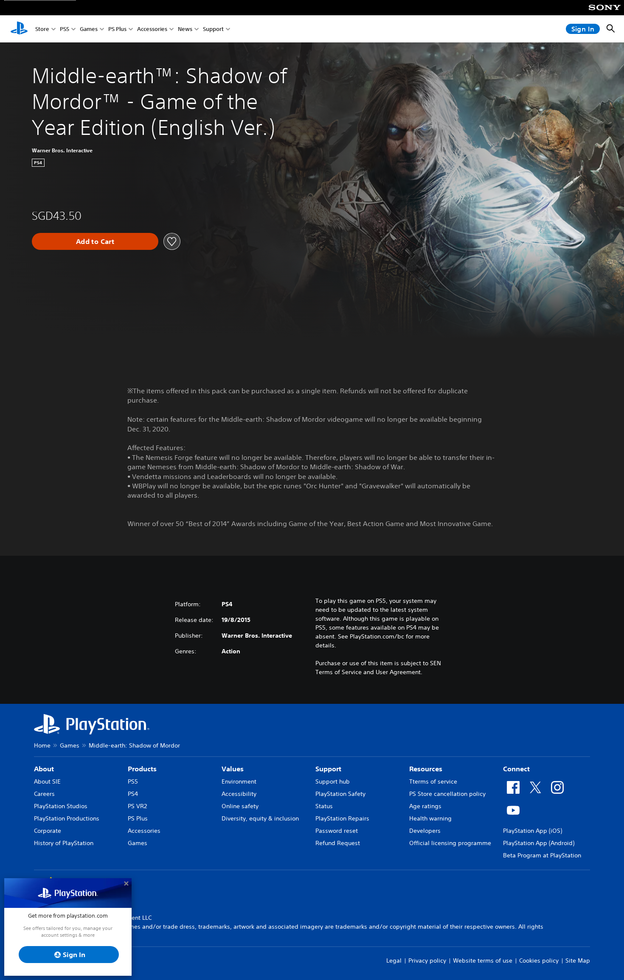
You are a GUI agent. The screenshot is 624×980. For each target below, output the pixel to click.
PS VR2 (137, 806)
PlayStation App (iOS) (532, 830)
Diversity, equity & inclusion (260, 818)
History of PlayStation (63, 843)
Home (42, 745)
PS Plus (117, 29)
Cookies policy (539, 960)
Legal (394, 960)
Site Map (577, 960)
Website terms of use (482, 960)
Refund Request (337, 843)
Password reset (336, 830)
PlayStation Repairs (342, 818)
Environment (239, 781)
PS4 (133, 794)
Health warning (430, 818)
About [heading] (44, 768)
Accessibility (239, 794)
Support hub (332, 781)
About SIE (47, 781)
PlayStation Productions (66, 818)
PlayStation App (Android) (538, 843)
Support (213, 29)
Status (324, 806)
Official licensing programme (450, 843)
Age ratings (425, 806)
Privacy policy (427, 960)
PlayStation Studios (60, 806)
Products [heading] (142, 768)
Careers (44, 794)
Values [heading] (233, 768)
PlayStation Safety (340, 794)
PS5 (64, 29)
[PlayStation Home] (19, 28)
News (185, 29)
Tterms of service (433, 781)
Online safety (240, 806)
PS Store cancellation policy (447, 794)
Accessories (152, 29)
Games (89, 29)
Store (42, 29)
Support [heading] (328, 768)
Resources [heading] (425, 768)
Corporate (47, 830)
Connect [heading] (516, 768)
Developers (425, 830)
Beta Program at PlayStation (542, 855)
